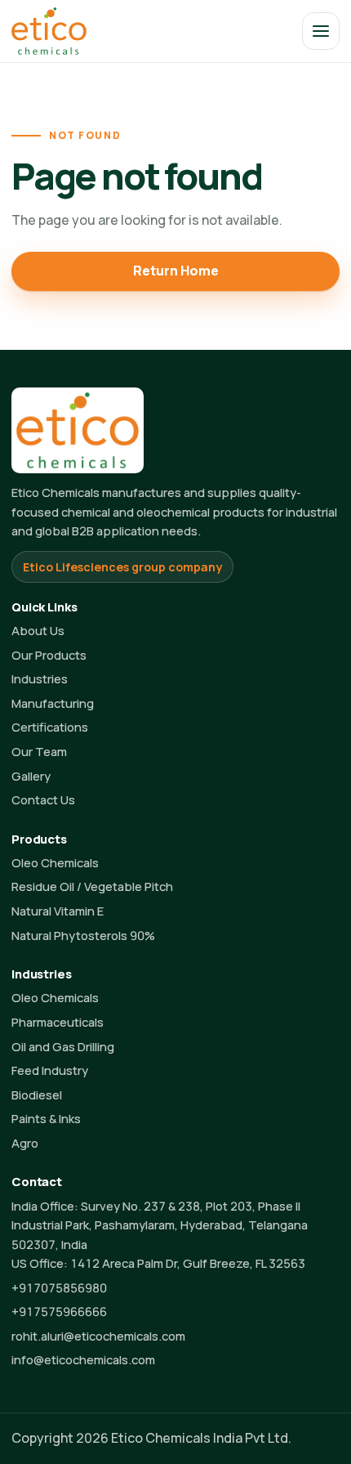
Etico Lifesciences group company (122, 567)
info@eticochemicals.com (83, 1359)
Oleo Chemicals (55, 862)
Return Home (176, 271)
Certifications (49, 727)
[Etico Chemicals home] (49, 30)
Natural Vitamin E (57, 910)
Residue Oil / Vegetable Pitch (92, 886)
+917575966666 (59, 1311)
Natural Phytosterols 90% (83, 935)
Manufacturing (52, 703)
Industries (39, 678)
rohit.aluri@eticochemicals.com (98, 1335)
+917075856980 (59, 1287)
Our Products (49, 655)
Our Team (39, 751)
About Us (37, 630)
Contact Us (43, 799)
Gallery (31, 776)
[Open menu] (321, 31)
